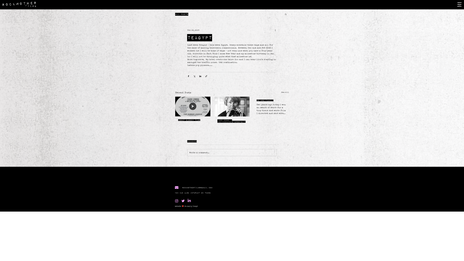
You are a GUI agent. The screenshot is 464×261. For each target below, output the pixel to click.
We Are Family (265, 100)
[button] (459, 4)
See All (285, 92)
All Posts (181, 14)
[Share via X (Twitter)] (194, 76)
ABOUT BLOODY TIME (189, 120)
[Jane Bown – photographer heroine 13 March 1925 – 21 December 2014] (232, 106)
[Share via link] (206, 76)
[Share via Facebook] (188, 76)
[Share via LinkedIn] (200, 76)
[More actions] (275, 30)
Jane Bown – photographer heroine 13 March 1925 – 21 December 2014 (230, 121)
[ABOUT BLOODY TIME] (192, 106)
